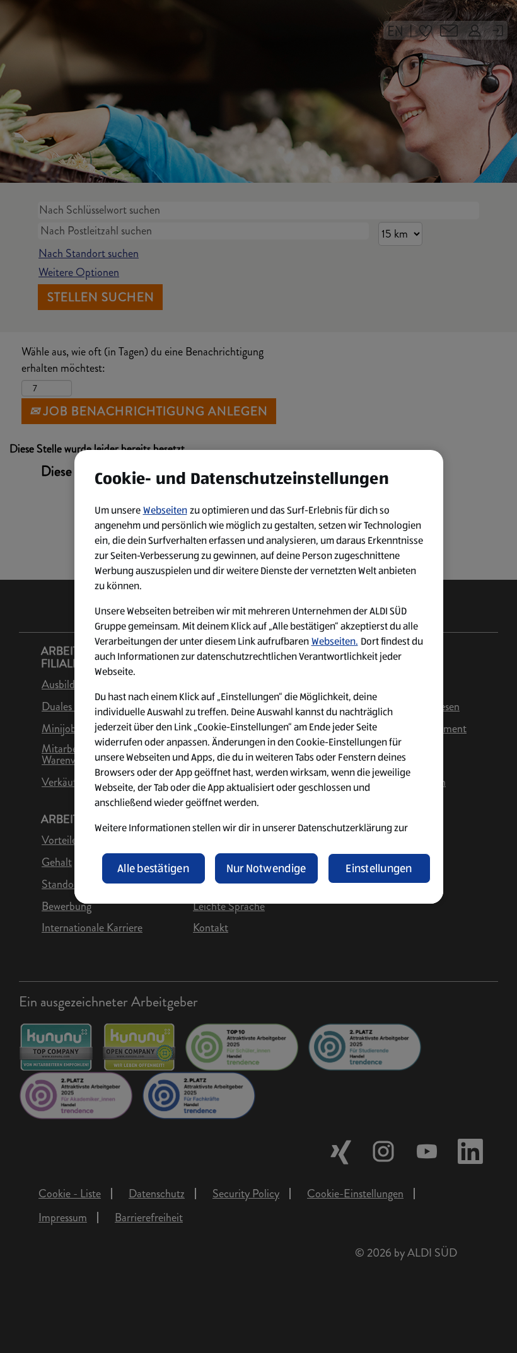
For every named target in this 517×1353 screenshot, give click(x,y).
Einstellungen (379, 868)
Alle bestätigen (153, 868)
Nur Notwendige (266, 868)
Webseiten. (334, 641)
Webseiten (165, 510)
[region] (258, 677)
